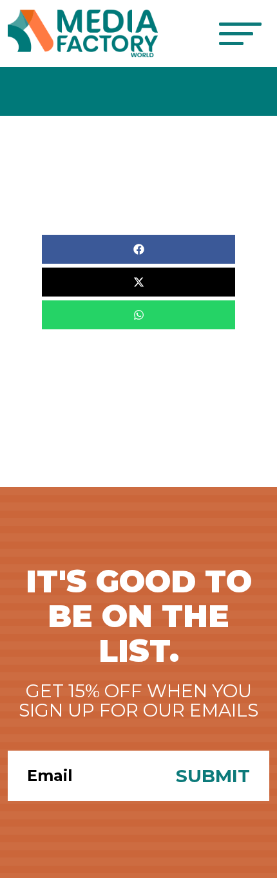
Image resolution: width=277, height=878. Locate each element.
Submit (213, 776)
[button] (138, 249)
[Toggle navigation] (240, 34)
